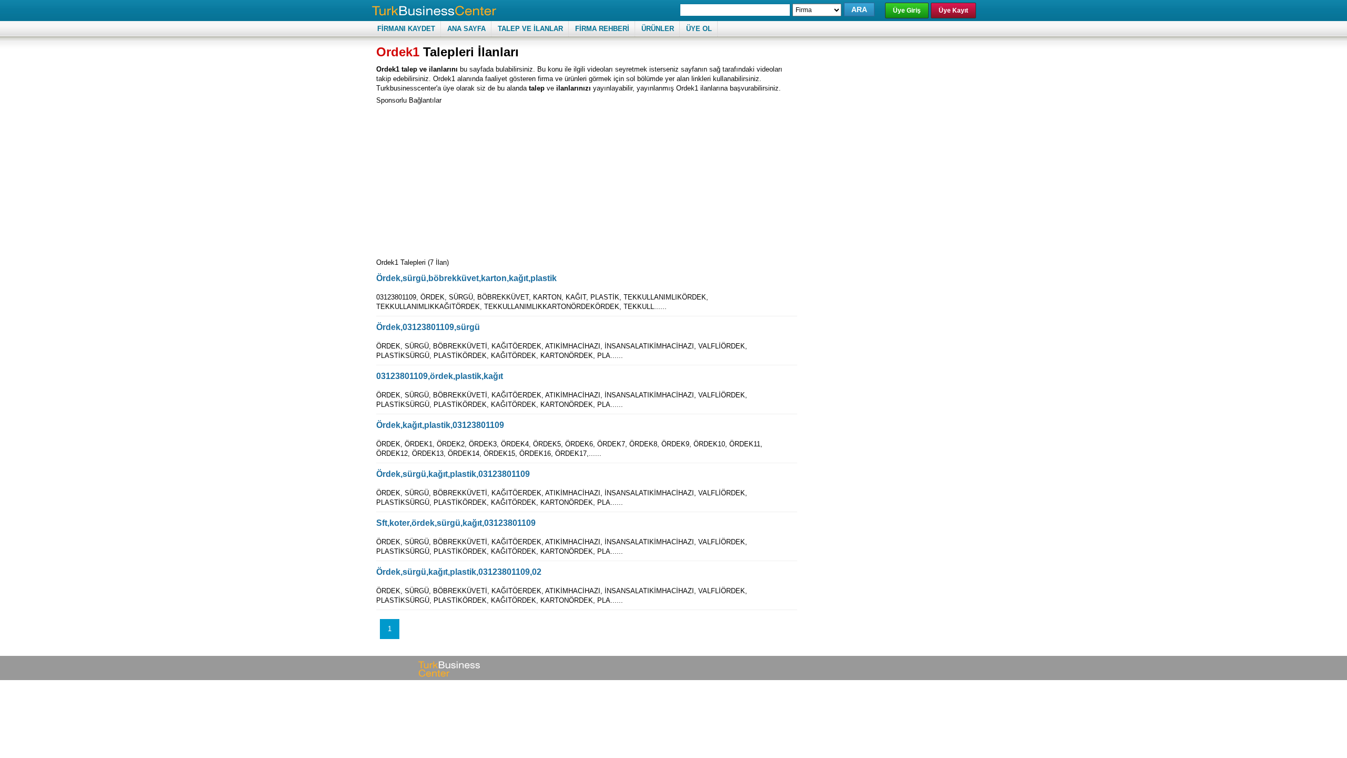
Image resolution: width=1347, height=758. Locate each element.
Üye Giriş (907, 10)
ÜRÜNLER (657, 29)
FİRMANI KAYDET (406, 29)
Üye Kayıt (953, 10)
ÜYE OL (699, 29)
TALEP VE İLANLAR (530, 29)
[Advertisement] (464, 179)
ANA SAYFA (466, 29)
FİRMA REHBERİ (602, 29)
